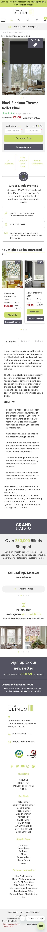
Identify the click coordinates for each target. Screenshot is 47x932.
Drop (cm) (31, 126)
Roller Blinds (23, 802)
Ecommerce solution (10, 924)
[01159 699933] (11, 20)
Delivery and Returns (23, 786)
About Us (23, 780)
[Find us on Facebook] (12, 767)
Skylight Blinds (23, 820)
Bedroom (23, 851)
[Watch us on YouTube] (23, 767)
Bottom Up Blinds (23, 829)
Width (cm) (11, 126)
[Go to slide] (18, 595)
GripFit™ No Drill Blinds (23, 805)
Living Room (23, 848)
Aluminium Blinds (23, 826)
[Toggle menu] (3, 20)
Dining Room (23, 860)
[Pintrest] (33, 767)
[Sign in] (37, 20)
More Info (12, 314)
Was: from (28, 118)
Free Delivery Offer (23, 891)
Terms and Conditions (16, 912)
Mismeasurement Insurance (23, 888)
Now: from (7, 118)
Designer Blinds (23, 832)
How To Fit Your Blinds (23, 882)
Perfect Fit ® (23, 817)
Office (24, 854)
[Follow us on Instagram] (28, 767)
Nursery (23, 863)
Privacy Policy (19, 916)
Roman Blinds (23, 823)
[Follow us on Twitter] (18, 767)
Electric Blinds (23, 808)
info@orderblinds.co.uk (23, 742)
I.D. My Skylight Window (23, 879)
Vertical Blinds (23, 811)
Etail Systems (8, 926)
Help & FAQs (23, 783)
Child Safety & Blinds (23, 885)
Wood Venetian (23, 814)
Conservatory (23, 857)
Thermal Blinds (25, 589)
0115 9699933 (25, 734)
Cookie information (32, 912)
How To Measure (23, 876)
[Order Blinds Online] (23, 708)
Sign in (23, 789)
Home (3, 32)
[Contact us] (19, 20)
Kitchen (23, 845)
